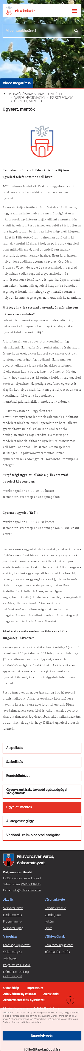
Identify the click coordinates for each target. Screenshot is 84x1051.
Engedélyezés (42, 1035)
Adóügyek (10, 958)
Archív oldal (51, 994)
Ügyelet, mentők (28, 101)
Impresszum (34, 988)
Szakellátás (14, 762)
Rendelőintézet (18, 776)
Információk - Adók (57, 952)
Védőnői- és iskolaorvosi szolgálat (33, 835)
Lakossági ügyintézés (17, 945)
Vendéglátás (53, 915)
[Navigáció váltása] (74, 11)
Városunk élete (51, 94)
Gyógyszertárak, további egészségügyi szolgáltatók (36, 791)
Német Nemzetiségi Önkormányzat (16, 974)
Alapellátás (14, 748)
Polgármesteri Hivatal (17, 965)
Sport (48, 928)
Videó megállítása (17, 83)
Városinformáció (29, 98)
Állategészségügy (20, 821)
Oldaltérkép (11, 988)
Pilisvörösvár (21, 94)
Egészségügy (61, 98)
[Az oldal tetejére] (70, 1000)
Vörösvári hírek (13, 908)
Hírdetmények (12, 915)
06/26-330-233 (30, 884)
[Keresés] (76, 31)
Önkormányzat (12, 952)
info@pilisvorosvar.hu (27, 890)
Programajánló (12, 921)
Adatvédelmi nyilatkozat (19, 994)
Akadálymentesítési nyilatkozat (24, 1000)
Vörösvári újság (13, 928)
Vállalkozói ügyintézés (59, 945)
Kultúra (49, 921)
